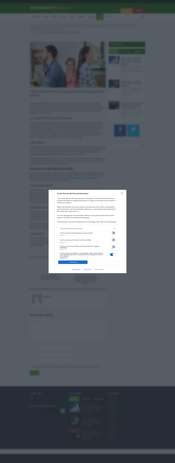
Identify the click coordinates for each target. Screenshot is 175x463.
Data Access (87, 269)
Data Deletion (76, 269)
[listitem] (87, 228)
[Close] (122, 194)
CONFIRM (73, 262)
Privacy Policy (99, 269)
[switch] (112, 233)
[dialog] (87, 231)
